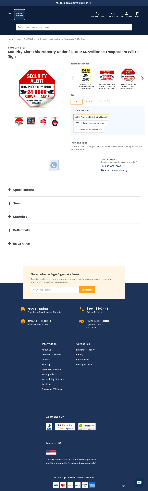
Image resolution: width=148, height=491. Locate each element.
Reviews (46, 359)
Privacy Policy (49, 374)
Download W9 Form (52, 389)
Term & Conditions (51, 369)
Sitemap (46, 364)
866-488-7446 (113, 166)
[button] (37, 88)
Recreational (82, 359)
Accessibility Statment (53, 379)
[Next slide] (142, 78)
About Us (46, 349)
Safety (79, 354)
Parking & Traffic (84, 364)
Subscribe (87, 289)
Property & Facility (85, 349)
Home (10, 39)
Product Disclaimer (51, 354)
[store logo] (19, 14)
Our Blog (46, 384)
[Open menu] (10, 14)
